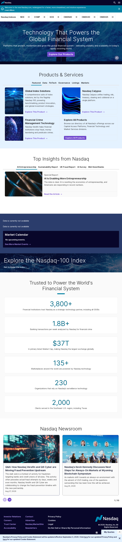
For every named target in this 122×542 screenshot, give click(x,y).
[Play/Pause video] (116, 57)
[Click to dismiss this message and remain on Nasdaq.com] (119, 538)
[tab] (36, 82)
